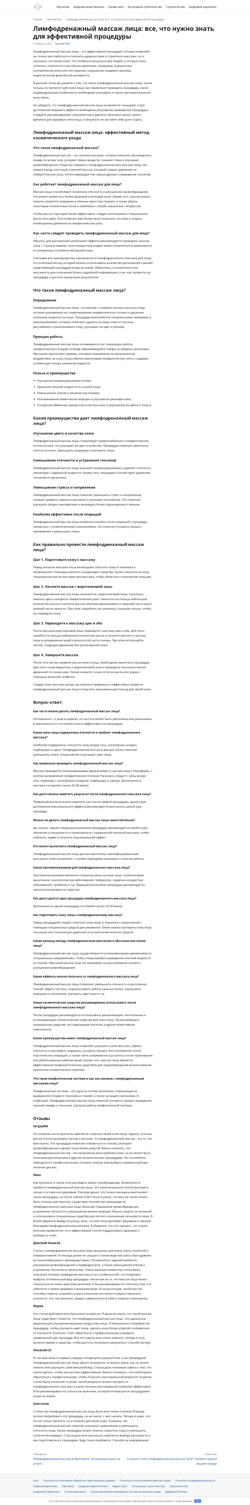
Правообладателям (45, 1486)
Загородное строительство (145, 7)
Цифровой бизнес (176, 1491)
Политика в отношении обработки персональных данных (79, 1480)
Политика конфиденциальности (195, 1480)
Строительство (175, 7)
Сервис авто (116, 7)
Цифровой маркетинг (203, 7)
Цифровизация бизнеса (88, 7)
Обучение (62, 7)
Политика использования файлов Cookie (145, 1480)
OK (197, 1501)
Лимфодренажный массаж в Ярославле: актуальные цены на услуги (76, 1458)
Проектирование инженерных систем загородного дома (126, 1491)
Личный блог (54, 19)
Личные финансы (75, 1491)
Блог (36, 1480)
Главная (38, 19)
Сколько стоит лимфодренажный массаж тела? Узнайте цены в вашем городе (172, 1458)
